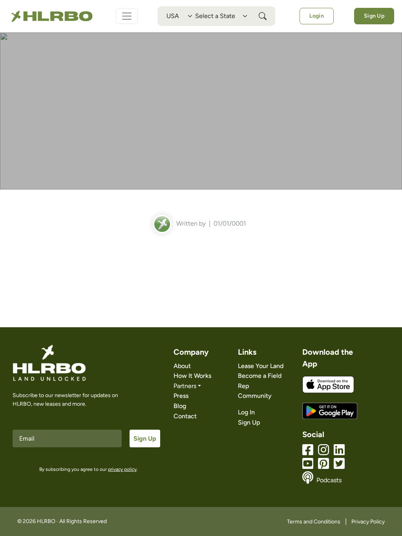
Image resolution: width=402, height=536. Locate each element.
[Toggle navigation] (127, 16)
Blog (180, 406)
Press (181, 395)
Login (316, 16)
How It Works (192, 375)
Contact (185, 416)
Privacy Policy (368, 521)
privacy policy (122, 469)
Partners (185, 386)
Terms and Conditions (313, 521)
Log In (246, 412)
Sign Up (374, 16)
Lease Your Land (260, 366)
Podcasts (329, 480)
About (182, 366)
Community (255, 395)
